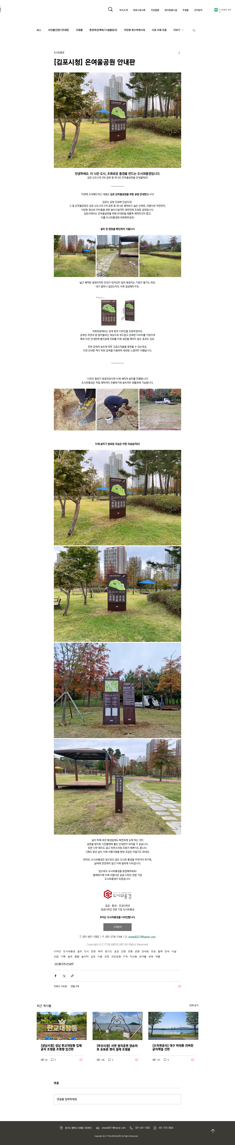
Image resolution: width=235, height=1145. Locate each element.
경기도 (108, 951)
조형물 (79, 30)
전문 (93, 951)
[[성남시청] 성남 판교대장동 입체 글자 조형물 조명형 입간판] (62, 1026)
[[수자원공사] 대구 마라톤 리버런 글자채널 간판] (173, 1026)
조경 (153, 951)
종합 (76, 956)
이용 (100, 956)
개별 (157, 956)
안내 (167, 951)
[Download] (213, 1131)
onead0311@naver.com (114, 1128)
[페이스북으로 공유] (55, 975)
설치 (79, 951)
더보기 (176, 30)
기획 (63, 956)
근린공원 (116, 956)
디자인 (57, 951)
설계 (70, 956)
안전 (106, 956)
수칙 (125, 956)
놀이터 (85, 956)
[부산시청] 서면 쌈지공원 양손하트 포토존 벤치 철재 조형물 (117, 1047)
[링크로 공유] (72, 975)
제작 (100, 951)
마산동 (133, 956)
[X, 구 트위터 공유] (64, 975)
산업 (56, 956)
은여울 (142, 956)
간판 (123, 951)
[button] (194, 30)
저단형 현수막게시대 (134, 30)
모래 (150, 956)
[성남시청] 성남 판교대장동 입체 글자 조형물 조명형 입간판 (61, 1047)
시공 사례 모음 (159, 30)
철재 (160, 951)
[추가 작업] (179, 53)
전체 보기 (193, 1005)
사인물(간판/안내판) (58, 30)
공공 (116, 951)
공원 (137, 951)
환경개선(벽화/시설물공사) (103, 30)
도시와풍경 (69, 951)
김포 (93, 956)
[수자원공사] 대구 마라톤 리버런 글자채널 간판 (172, 1047)
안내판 (145, 951)
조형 (130, 951)
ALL (39, 30)
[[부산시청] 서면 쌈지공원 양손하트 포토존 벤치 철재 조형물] (118, 1026)
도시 (86, 951)
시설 (174, 951)
